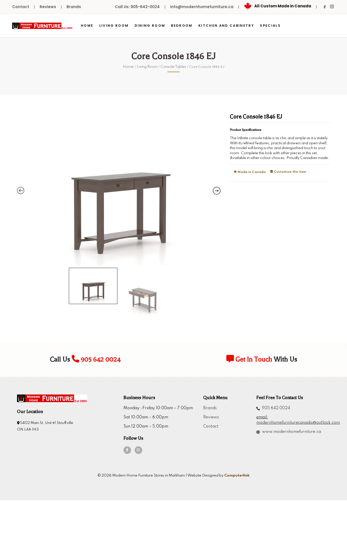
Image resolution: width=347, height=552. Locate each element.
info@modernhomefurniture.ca (201, 6)
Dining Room (150, 25)
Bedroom (181, 25)
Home (87, 25)
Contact (20, 6)
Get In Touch (253, 359)
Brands (74, 6)
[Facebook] (325, 7)
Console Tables (173, 67)
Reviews (48, 6)
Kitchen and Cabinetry (226, 25)
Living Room (114, 25)
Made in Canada (251, 172)
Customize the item (289, 172)
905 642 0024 (100, 359)
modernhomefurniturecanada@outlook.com (293, 423)
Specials (270, 25)
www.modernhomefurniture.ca (290, 432)
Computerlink (236, 475)
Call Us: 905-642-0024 (137, 6)
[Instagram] (332, 7)
